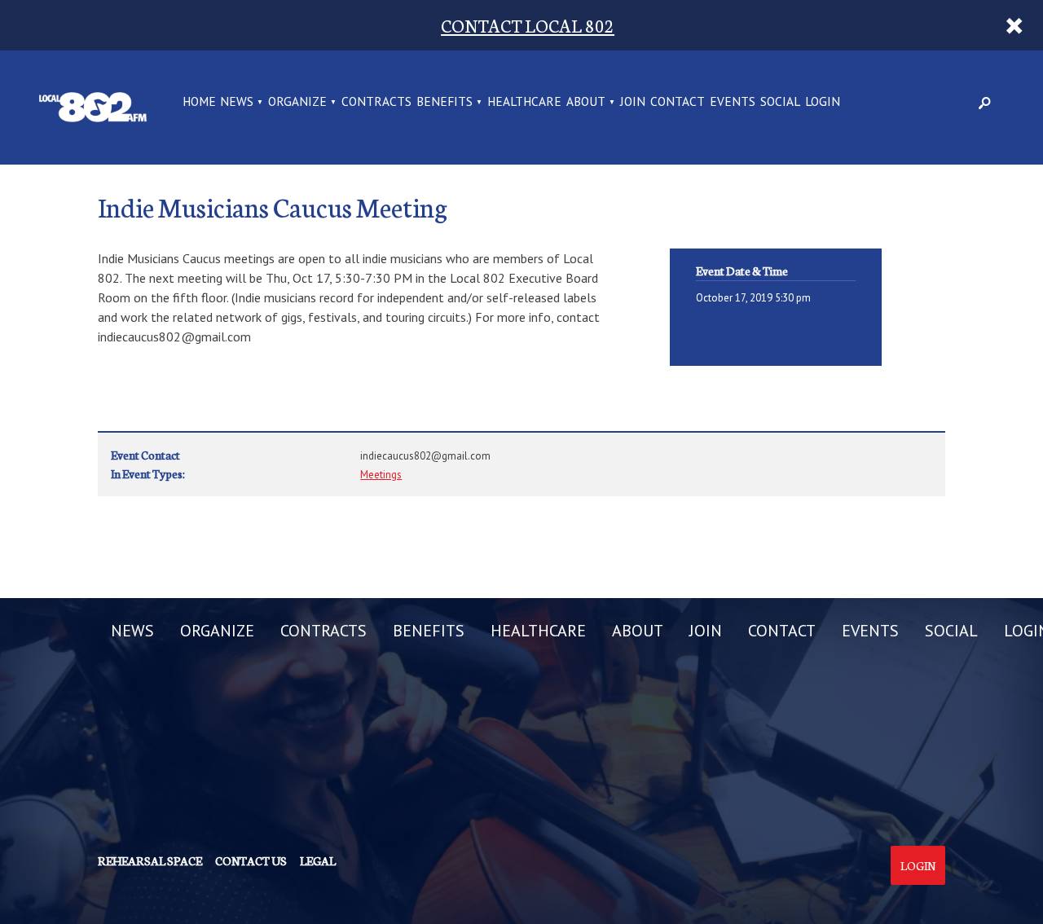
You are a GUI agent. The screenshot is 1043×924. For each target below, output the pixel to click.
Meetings (381, 475)
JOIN (632, 102)
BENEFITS (444, 102)
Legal (318, 860)
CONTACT (677, 102)
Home (199, 102)
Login (917, 865)
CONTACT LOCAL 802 (527, 24)
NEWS (236, 102)
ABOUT (585, 102)
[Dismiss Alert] (1014, 25)
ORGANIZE (297, 102)
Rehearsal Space (150, 860)
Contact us (251, 860)
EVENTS (732, 102)
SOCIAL (780, 102)
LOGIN (822, 102)
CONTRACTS (376, 102)
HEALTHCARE (524, 102)
